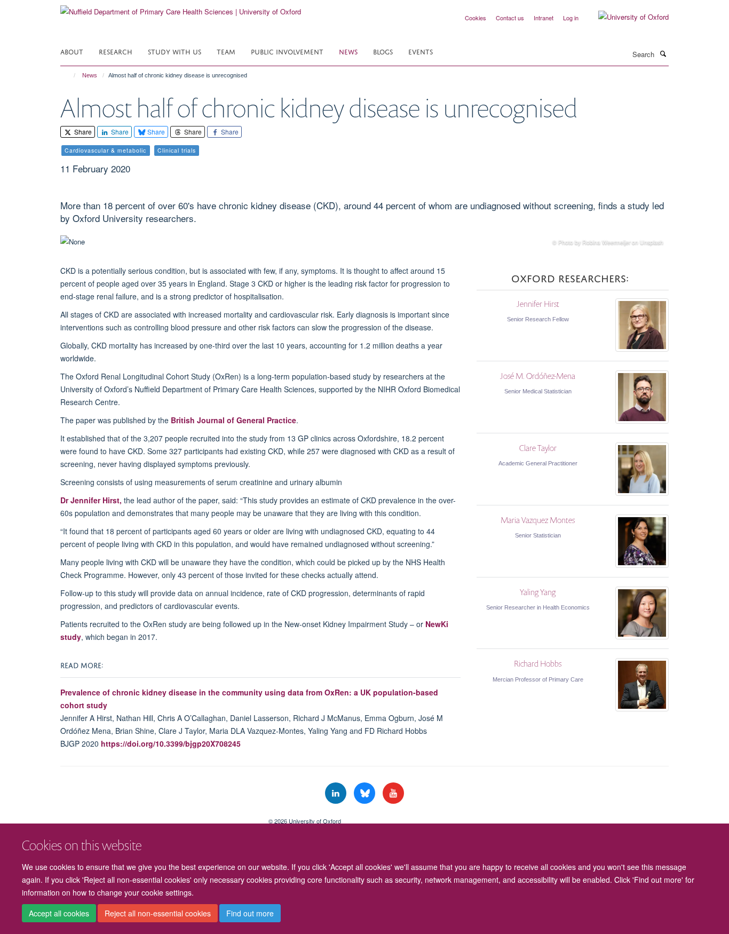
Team (226, 51)
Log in (571, 17)
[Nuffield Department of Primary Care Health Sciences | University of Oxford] (180, 8)
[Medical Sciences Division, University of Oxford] (156, 817)
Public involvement (287, 51)
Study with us (174, 51)
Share (82, 131)
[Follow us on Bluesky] (365, 793)
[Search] (663, 53)
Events (420, 51)
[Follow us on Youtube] (393, 793)
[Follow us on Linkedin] (336, 793)
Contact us (510, 17)
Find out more (250, 913)
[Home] (69, 75)
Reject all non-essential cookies (158, 913)
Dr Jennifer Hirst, (91, 500)
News (348, 51)
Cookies (475, 17)
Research (115, 51)
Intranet (543, 17)
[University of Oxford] (625, 17)
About (71, 51)
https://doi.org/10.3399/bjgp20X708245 (170, 743)
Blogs (383, 51)
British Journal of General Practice (233, 420)
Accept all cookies (59, 913)
